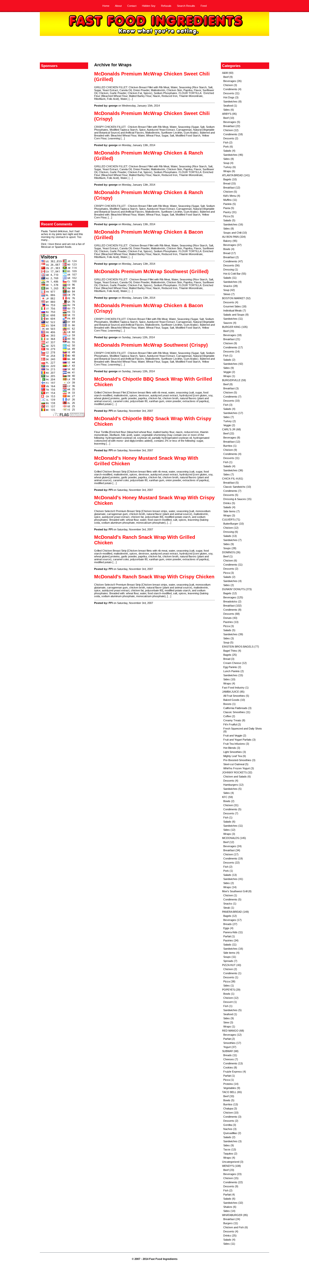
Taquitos (228, 1153)
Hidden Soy (148, 5)
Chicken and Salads (235, 776)
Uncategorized (230, 1161)
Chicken (228, 85)
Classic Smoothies (234, 712)
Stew (226, 1022)
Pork (226, 146)
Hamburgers (230, 784)
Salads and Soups (234, 314)
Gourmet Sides (232, 306)
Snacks (227, 285)
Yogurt (227, 1047)
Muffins (227, 199)
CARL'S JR (228, 429)
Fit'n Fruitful (230, 724)
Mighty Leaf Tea (232, 756)
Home (105, 5)
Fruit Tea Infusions (234, 743)
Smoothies (229, 1042)
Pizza (226, 216)
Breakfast (229, 126)
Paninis (227, 204)
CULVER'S (228, 519)
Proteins (228, 1083)
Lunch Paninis (231, 671)
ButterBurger (230, 523)
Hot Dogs (228, 97)
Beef (226, 76)
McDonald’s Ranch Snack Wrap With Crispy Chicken (154, 576)
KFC (224, 797)
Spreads (228, 960)
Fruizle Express (232, 1071)
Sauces (227, 322)
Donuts (227, 617)
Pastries (228, 622)
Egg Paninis (230, 667)
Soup (226, 163)
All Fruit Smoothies (234, 695)
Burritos (227, 445)
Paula (44, 231)
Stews (227, 294)
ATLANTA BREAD (232, 175)
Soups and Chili (232, 232)
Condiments (230, 89)
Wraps (227, 171)
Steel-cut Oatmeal (233, 764)
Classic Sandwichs (234, 486)
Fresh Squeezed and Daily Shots (242, 728)
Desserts (228, 93)
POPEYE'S (228, 989)
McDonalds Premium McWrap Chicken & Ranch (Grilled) (148, 155)
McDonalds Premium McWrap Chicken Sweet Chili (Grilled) (152, 76)
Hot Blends (229, 747)
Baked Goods (231, 699)
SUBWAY (227, 1051)
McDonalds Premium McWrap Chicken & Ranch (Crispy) (148, 195)
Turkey (227, 167)
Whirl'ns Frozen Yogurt (236, 768)
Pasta (226, 208)
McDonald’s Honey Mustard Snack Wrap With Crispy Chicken (154, 500)
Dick (43, 244)
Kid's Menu (229, 195)
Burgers (228, 1223)
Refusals (166, 5)
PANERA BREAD (232, 911)
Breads (227, 924)
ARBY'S (226, 113)
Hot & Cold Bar (232, 273)
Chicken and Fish (233, 1227)
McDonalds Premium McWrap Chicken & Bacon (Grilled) (148, 234)
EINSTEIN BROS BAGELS (237, 646)
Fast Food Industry (233, 687)
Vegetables (229, 1088)
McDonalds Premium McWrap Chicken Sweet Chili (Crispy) (152, 116)
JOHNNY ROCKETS (234, 772)
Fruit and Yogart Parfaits (237, 739)
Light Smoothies (232, 751)
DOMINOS (228, 552)
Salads (227, 150)
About (118, 5)
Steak (226, 907)
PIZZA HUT (229, 965)
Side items (229, 952)
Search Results (186, 5)
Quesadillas (230, 1133)
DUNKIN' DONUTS (233, 589)
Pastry (227, 212)
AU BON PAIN (230, 236)
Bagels (227, 179)
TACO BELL (229, 1092)
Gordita (227, 1124)
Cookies (228, 1067)
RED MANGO (230, 1030)
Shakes (227, 1206)
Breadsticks (230, 601)
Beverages (229, 81)
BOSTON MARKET (233, 298)
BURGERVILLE (231, 380)
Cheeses (228, 1059)
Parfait (227, 936)
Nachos (227, 1129)
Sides (226, 109)
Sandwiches (230, 101)
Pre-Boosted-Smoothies (237, 760)
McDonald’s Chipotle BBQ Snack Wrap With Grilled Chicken (153, 381)
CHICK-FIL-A (230, 478)
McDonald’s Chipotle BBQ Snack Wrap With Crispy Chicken (152, 421)
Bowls (226, 249)
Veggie (227, 372)
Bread (226, 183)
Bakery (227, 240)
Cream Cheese (232, 663)
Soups (227, 548)
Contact (131, 5)
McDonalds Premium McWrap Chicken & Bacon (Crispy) (148, 308)
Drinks (227, 503)
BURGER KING (231, 326)
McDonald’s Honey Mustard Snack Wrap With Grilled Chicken (146, 460)
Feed (204, 5)
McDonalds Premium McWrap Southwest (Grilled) (151, 271)
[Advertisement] (154, 49)
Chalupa (228, 1108)
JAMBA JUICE (230, 691)
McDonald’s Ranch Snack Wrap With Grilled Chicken (144, 539)
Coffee (227, 716)
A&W (225, 72)
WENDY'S (228, 1165)
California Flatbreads (235, 708)
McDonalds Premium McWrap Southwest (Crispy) (151, 345)
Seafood (228, 105)
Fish (225, 142)
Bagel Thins (230, 650)
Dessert (228, 1001)
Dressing (228, 269)
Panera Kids (230, 932)
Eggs (226, 928)
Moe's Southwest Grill (234, 891)
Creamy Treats (232, 720)
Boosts (227, 704)
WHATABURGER (232, 1215)
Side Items (229, 511)
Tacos (227, 1149)
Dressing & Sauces (234, 499)
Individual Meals (232, 310)
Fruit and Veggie (232, 735)
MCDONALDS (230, 838)
